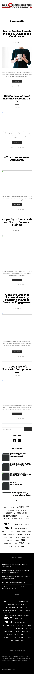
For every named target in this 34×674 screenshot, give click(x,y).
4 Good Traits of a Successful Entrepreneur (17, 368)
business (24, 507)
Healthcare (19, 524)
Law (12, 531)
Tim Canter (17, 42)
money (20, 534)
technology (7, 543)
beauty (13, 507)
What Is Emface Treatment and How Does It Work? (20, 483)
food (6, 521)
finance (7, 518)
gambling (13, 521)
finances (14, 518)
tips (15, 543)
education (22, 513)
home (9, 527)
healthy (27, 524)
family (22, 516)
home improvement (21, 528)
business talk (11, 510)
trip (30, 543)
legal (24, 531)
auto (7, 507)
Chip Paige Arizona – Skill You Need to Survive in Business (17, 222)
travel (23, 543)
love (4, 534)
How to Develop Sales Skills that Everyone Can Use (17, 98)
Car (18, 510)
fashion (28, 516)
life (30, 531)
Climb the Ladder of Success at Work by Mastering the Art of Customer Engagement (17, 298)
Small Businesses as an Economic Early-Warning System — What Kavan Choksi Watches (21, 494)
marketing (11, 534)
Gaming (26, 521)
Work (23, 546)
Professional (8, 537)
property (17, 537)
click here (13, 660)
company (11, 513)
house (6, 531)
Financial (21, 518)
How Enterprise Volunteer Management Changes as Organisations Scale (18, 455)
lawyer (18, 531)
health (9, 524)
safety (10, 540)
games (20, 521)
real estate (26, 537)
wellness (14, 546)
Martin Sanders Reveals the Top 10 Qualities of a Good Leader (17, 34)
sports (17, 540)
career (24, 510)
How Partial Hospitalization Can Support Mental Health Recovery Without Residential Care (20, 465)
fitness (27, 518)
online (28, 534)
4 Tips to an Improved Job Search (17, 158)
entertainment (10, 516)
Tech (24, 540)
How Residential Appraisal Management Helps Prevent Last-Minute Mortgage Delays (20, 474)
